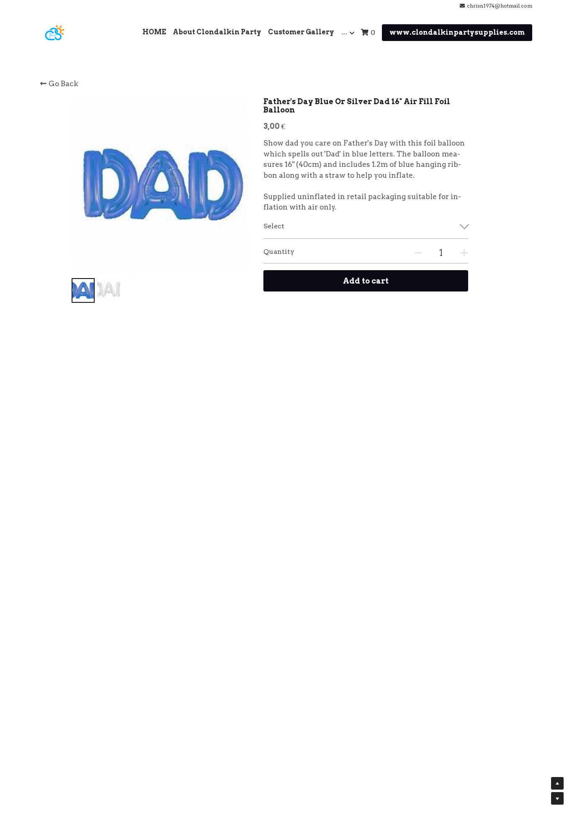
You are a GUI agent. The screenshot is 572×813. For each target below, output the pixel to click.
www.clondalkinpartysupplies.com (457, 32)
